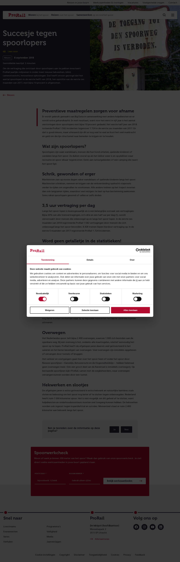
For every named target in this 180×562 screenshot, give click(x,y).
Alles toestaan (130, 310)
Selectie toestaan (90, 310)
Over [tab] (132, 260)
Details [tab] (90, 260)
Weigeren (49, 310)
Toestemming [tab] (47, 260)
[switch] (74, 299)
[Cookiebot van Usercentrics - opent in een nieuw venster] (138, 250)
